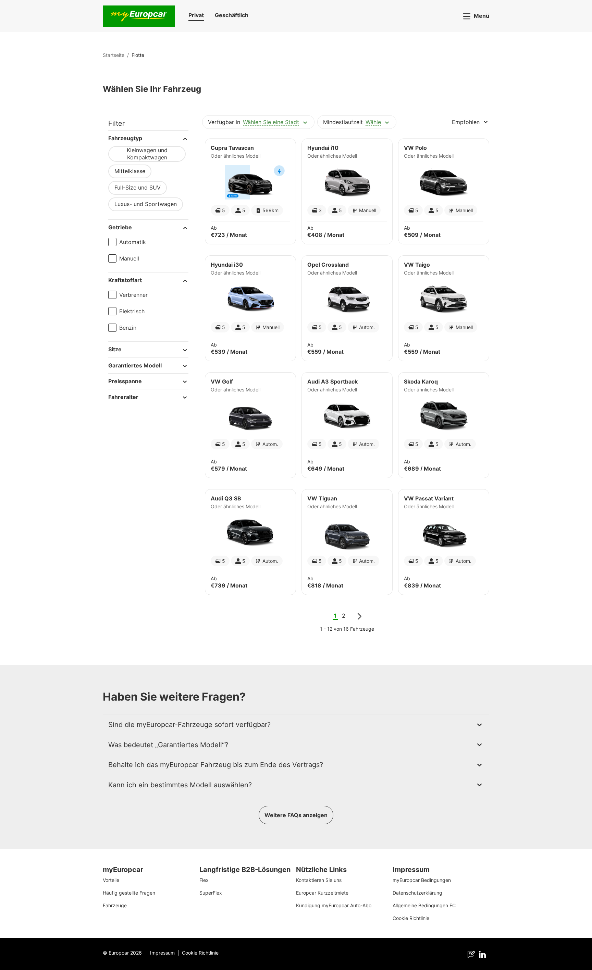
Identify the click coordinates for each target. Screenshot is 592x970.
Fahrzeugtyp (125, 138)
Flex (204, 880)
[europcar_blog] (472, 954)
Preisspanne (125, 381)
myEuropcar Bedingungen (422, 880)
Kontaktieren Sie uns (319, 880)
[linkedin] (483, 954)
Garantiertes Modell (135, 365)
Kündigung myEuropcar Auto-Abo (333, 905)
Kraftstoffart (125, 280)
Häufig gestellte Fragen (129, 893)
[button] (196, 16)
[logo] (139, 16)
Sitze (115, 349)
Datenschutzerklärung (417, 893)
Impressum (162, 953)
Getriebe (120, 227)
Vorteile (111, 880)
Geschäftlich (231, 15)
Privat (196, 15)
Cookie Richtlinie (411, 918)
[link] (138, 55)
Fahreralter (123, 396)
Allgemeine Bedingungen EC (424, 905)
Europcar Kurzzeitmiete (322, 893)
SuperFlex (210, 893)
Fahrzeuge (115, 905)
